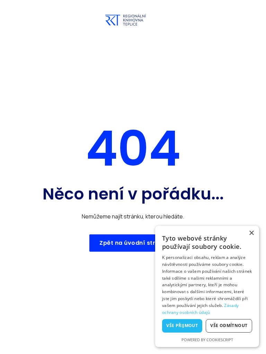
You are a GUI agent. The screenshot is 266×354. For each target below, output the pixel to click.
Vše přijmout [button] (182, 325)
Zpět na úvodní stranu (133, 243)
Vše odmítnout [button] (228, 325)
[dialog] (207, 286)
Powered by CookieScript (207, 339)
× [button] (251, 233)
